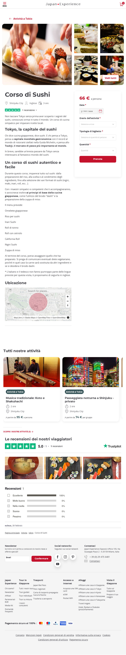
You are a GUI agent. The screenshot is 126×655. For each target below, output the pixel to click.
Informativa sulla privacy (88, 635)
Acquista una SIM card (70, 589)
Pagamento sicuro (78, 639)
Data (82, 105)
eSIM (65, 594)
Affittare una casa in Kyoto (90, 592)
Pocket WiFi (68, 598)
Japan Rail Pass (39, 585)
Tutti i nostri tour (26, 588)
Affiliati (8, 596)
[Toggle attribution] (68, 317)
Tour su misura (25, 599)
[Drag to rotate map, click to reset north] (67, 305)
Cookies (106, 635)
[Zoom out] (67, 301)
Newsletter (9, 592)
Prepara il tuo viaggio (112, 595)
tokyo (31, 533)
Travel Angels (84, 603)
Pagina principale (12, 533)
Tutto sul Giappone (111, 589)
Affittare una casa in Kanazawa (92, 596)
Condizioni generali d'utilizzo (53, 639)
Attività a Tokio (15, 391)
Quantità (85, 144)
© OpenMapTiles (43, 317)
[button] (38, 302)
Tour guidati (24, 592)
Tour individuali (25, 596)
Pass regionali (39, 589)
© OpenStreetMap (58, 317)
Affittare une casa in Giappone (91, 585)
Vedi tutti (110, 78)
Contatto (20, 635)
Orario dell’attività (90, 118)
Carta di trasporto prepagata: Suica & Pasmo (45, 593)
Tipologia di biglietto (91, 131)
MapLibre (18, 317)
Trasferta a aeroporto (42, 599)
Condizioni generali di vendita (58, 635)
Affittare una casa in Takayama (92, 600)
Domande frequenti (9, 610)
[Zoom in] (67, 296)
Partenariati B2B (10, 600)
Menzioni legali (34, 635)
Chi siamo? (9, 588)
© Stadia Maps (29, 317)
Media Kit (9, 605)
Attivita (24, 533)
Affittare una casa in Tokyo (90, 589)
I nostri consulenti (23, 604)
